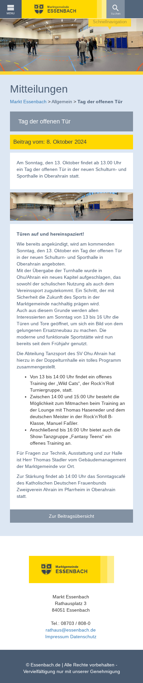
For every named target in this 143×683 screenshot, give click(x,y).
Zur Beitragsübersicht (71, 516)
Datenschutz (83, 636)
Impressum (57, 636)
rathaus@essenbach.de (71, 630)
